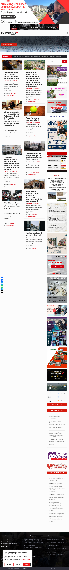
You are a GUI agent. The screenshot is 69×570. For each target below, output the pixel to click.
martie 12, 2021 (15, 80)
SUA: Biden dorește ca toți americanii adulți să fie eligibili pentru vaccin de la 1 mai (12, 206)
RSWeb (25, 568)
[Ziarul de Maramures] (9, 33)
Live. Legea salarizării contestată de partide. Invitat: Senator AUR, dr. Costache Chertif (56, 416)
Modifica (9, 564)
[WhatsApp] (2, 286)
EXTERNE (6, 198)
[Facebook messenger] (2, 281)
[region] (17, 558)
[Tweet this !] (2, 283)
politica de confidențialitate (18, 561)
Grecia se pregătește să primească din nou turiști (34, 234)
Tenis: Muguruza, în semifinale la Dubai (32, 119)
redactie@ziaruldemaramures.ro (10, 543)
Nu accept (18, 564)
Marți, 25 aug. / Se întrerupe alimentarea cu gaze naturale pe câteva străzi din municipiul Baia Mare (57, 423)
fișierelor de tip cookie (25, 559)
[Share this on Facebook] (2, 278)
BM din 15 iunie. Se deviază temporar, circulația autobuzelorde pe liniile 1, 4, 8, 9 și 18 (56, 479)
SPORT (27, 113)
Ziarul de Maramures (7, 44)
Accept (26, 564)
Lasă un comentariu (9, 95)
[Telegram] (2, 289)
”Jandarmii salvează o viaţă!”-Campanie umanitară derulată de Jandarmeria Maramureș (12, 75)
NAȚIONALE (28, 186)
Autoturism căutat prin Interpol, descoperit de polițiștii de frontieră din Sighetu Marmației (34, 156)
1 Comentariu (8, 186)
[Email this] (2, 291)
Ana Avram (7, 80)
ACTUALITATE (7, 68)
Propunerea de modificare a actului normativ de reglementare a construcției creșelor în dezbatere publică (34, 196)
